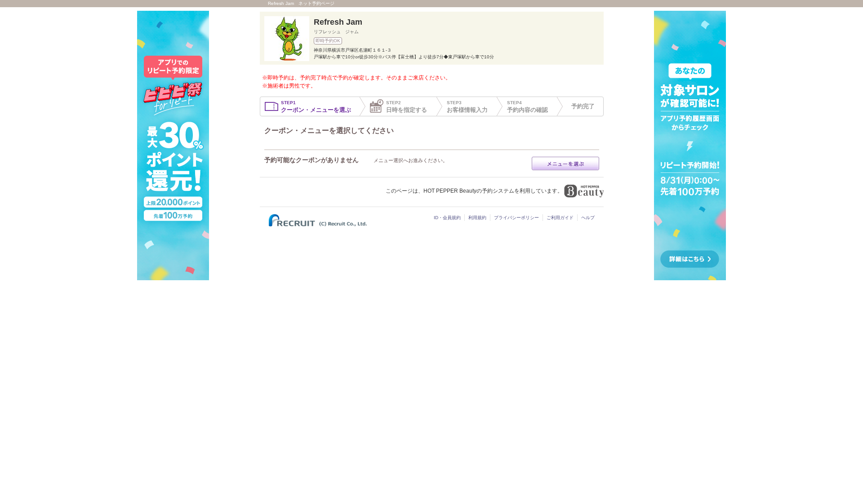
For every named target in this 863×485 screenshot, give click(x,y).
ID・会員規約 (447, 217)
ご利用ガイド (560, 217)
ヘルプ (588, 217)
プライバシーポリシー (516, 217)
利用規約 (477, 217)
